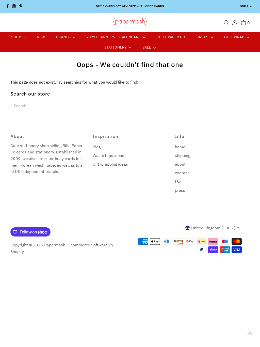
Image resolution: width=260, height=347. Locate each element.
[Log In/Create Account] (234, 22)
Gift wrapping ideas (110, 164)
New (41, 37)
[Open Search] (226, 22)
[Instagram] (14, 6)
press (180, 190)
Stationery (116, 47)
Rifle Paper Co (170, 37)
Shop (16, 37)
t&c (178, 181)
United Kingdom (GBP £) (213, 227)
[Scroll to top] (250, 333)
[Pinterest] (20, 6)
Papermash (54, 244)
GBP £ (244, 6)
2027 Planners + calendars (114, 37)
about (180, 164)
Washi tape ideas (108, 155)
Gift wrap (234, 37)
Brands (64, 37)
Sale (147, 47)
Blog (97, 146)
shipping (182, 155)
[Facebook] (7, 6)
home (180, 146)
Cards (203, 37)
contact (182, 172)
